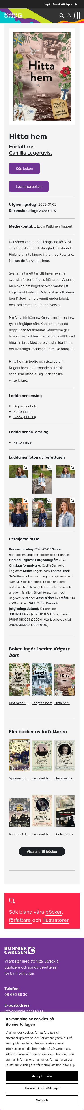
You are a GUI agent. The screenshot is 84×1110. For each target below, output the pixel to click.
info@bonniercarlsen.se (24, 1011)
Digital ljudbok (24, 406)
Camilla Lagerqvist (30, 153)
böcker (53, 912)
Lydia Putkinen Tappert (54, 226)
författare (20, 920)
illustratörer (55, 920)
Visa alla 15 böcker (42, 851)
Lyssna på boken (29, 186)
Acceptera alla (42, 1076)
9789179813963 (19, 625)
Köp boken (24, 168)
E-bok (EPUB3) (24, 417)
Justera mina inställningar (42, 1088)
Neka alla (42, 1100)
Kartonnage (22, 411)
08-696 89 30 (15, 994)
